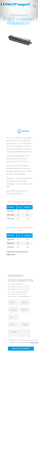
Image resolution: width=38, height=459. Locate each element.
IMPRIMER (25, 131)
